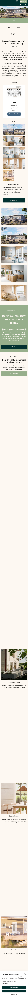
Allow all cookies (14, 987)
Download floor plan (14, 114)
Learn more (5, 983)
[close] (25, 974)
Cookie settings (14, 994)
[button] (17, 1)
